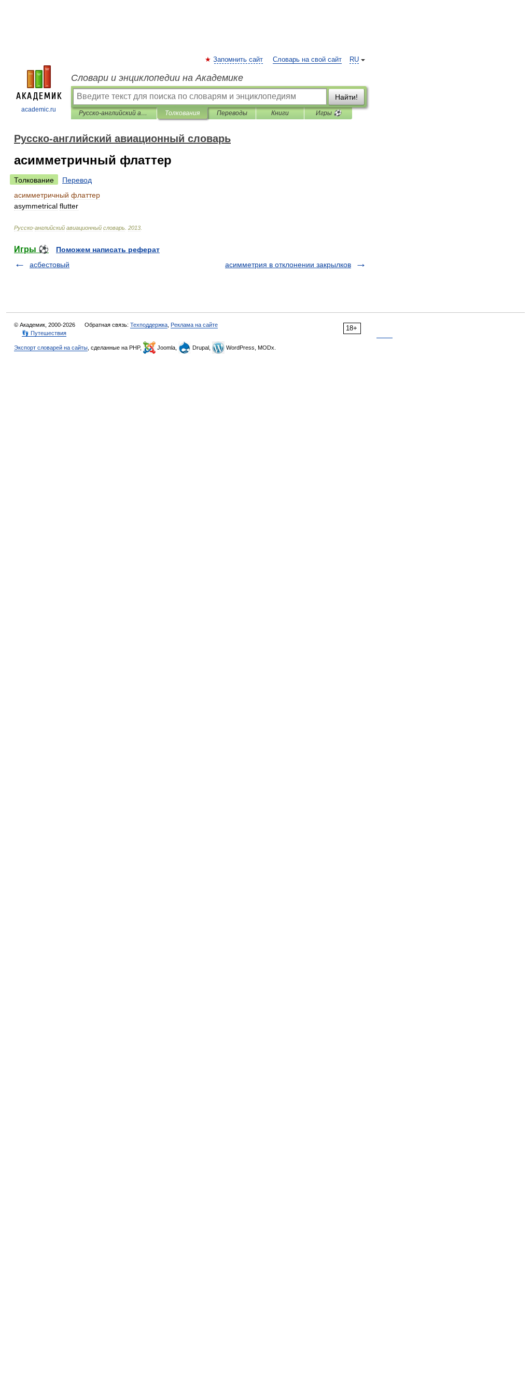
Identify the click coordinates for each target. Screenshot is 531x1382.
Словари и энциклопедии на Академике (157, 78)
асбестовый (49, 264)
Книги (280, 113)
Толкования (182, 113)
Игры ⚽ (328, 113)
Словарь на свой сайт (307, 59)
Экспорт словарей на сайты (51, 347)
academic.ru (38, 109)
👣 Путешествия (44, 333)
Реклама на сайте (194, 325)
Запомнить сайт (238, 59)
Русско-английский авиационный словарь (114, 113)
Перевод (77, 180)
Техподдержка (148, 325)
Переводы (232, 113)
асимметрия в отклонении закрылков (288, 264)
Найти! (346, 97)
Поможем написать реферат (108, 249)
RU (354, 59)
